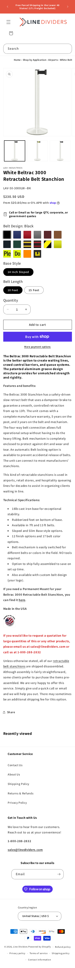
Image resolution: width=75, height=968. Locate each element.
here (22, 600)
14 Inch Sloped (18, 272)
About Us (14, 774)
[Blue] (17, 235)
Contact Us (15, 765)
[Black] (7, 235)
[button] (8, 22)
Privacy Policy (17, 802)
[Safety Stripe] (48, 244)
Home (17, 59)
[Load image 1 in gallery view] (14, 151)
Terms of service (39, 953)
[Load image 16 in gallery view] (60, 151)
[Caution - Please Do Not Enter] (7, 254)
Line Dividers (20, 946)
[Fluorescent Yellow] (58, 244)
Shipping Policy (18, 784)
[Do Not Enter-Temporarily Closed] (17, 254)
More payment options (37, 346)
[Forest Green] (17, 244)
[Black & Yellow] (27, 244)
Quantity (10, 300)
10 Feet (13, 290)
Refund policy (63, 946)
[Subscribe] (58, 874)
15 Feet (34, 290)
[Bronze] (58, 235)
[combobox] (37, 49)
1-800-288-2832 (29, 652)
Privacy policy (17, 953)
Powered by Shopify (39, 946)
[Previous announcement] (7, 7)
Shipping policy (61, 953)
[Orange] (27, 254)
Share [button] (11, 712)
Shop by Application (34, 59)
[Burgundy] (48, 235)
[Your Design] (37, 254)
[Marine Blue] (7, 244)
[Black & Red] (37, 244)
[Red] (27, 235)
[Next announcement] (67, 7)
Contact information (39, 959)
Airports (53, 59)
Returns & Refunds (20, 793)
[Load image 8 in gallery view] (37, 151)
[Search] (67, 48)
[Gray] (37, 235)
